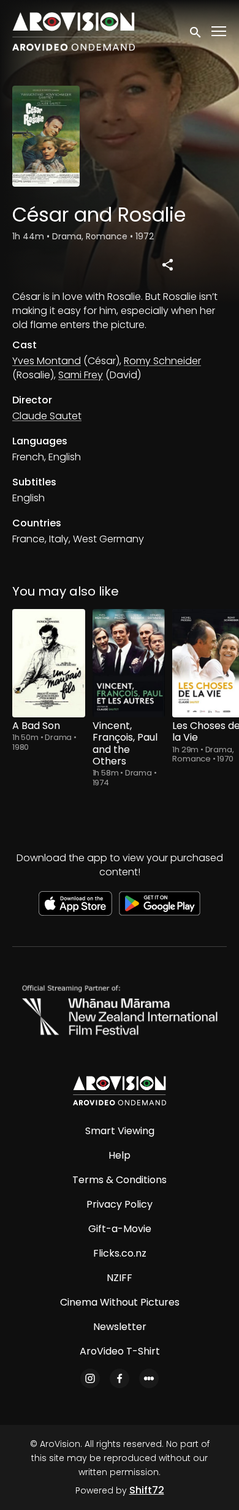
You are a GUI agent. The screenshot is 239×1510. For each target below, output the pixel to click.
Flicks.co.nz (119, 1253)
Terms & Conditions (119, 1180)
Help (119, 1155)
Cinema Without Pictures (120, 1302)
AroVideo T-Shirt (120, 1351)
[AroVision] (119, 1090)
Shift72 (146, 1490)
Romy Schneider (162, 361)
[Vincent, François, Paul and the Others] (129, 663)
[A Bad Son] (48, 663)
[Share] (168, 264)
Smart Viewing (119, 1131)
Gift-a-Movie (119, 1229)
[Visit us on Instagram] (90, 1378)
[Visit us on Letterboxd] (149, 1378)
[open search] (196, 31)
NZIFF (119, 1278)
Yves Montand (46, 361)
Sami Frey (80, 375)
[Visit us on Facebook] (119, 1378)
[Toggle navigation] (219, 31)
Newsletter (119, 1327)
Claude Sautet (47, 416)
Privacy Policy (119, 1204)
